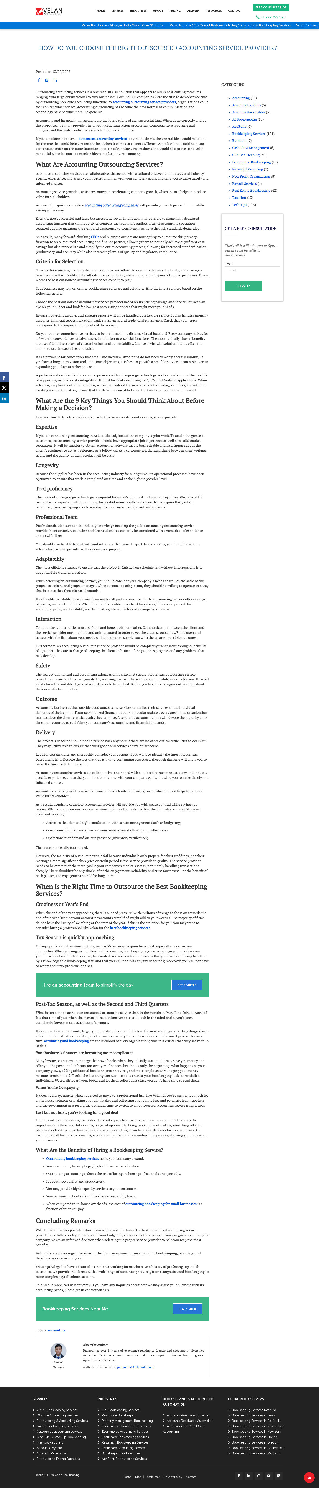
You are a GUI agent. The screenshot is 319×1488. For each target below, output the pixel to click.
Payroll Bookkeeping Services (58, 1426)
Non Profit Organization (251, 176)
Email (228, 264)
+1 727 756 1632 (273, 17)
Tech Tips (239, 205)
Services (117, 11)
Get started (187, 985)
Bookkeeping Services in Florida (254, 1437)
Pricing (175, 11)
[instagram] (259, 1476)
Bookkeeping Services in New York (256, 1431)
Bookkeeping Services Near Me (254, 1410)
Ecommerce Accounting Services (125, 1431)
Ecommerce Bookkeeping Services (126, 1426)
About (158, 11)
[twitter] (47, 80)
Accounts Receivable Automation (190, 1421)
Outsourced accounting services (59, 1431)
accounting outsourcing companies (111, 205)
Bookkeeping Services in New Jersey (258, 1426)
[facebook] (39, 80)
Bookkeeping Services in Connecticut (258, 1448)
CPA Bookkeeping (246, 155)
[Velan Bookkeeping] (50, 10)
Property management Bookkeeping (127, 1421)
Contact (235, 11)
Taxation (239, 197)
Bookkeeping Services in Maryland (256, 1453)
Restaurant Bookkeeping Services (125, 1442)
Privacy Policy (173, 1476)
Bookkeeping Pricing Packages (58, 1458)
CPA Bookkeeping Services (121, 1410)
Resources (214, 11)
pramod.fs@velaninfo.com (135, 1367)
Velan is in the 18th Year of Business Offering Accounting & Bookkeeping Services (201, 25)
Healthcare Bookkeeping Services (125, 1437)
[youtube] (269, 1476)
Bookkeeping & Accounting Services (62, 1421)
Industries (138, 11)
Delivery (193, 11)
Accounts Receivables (248, 112)
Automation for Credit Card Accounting (184, 1428)
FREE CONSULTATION (271, 7)
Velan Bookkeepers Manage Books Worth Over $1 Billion (95, 25)
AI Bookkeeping (244, 119)
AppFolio (239, 126)
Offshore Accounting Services (57, 1415)
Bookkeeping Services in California (256, 1421)
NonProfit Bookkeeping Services (124, 1458)
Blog (138, 1476)
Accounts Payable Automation (188, 1415)
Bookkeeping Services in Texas (253, 1415)
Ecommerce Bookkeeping (251, 162)
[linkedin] (55, 80)
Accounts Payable (49, 1448)
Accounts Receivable (51, 1453)
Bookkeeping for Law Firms (121, 1453)
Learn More (188, 1309)
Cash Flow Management (250, 147)
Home (101, 11)
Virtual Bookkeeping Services (57, 1410)
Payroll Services (244, 183)
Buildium (239, 140)
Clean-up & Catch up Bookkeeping (61, 1437)
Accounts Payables (246, 105)
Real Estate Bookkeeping (251, 190)
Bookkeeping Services (249, 133)
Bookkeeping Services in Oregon (255, 1442)
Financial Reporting (247, 169)
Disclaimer (153, 1476)
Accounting (56, 1330)
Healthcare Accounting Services (124, 1448)
